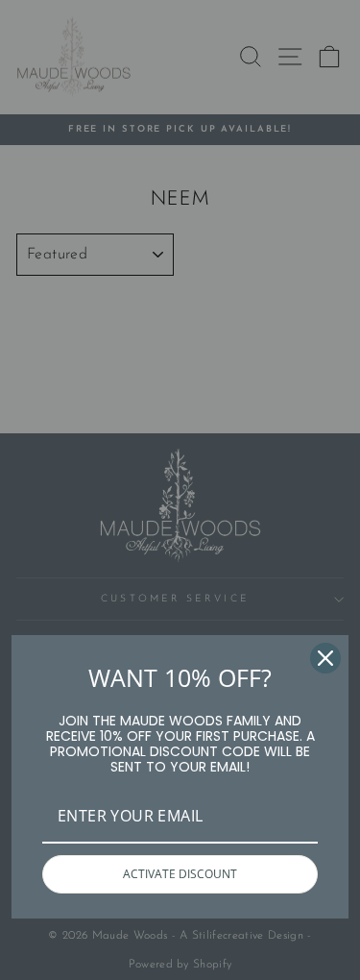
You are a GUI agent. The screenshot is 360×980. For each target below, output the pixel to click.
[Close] (325, 658)
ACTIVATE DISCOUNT (180, 874)
